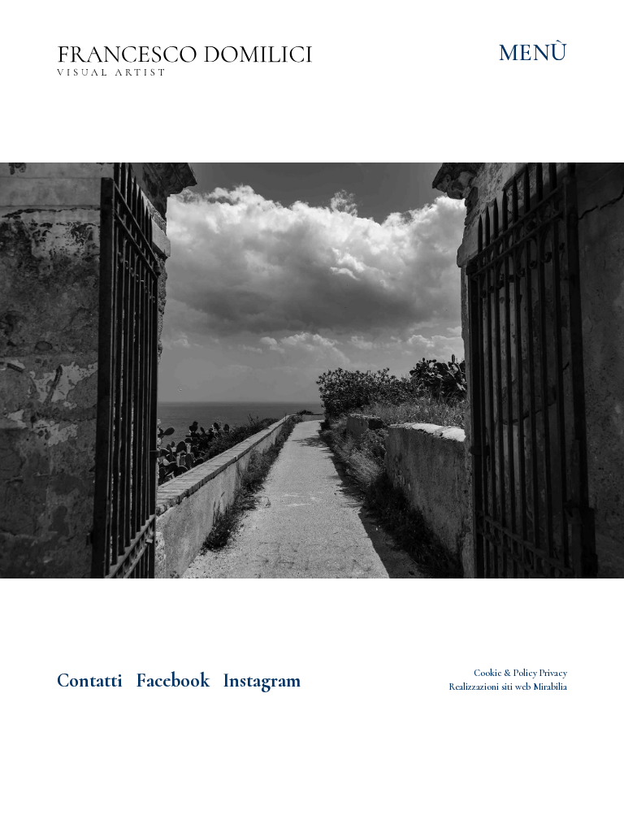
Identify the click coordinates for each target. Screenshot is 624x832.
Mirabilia (550, 686)
